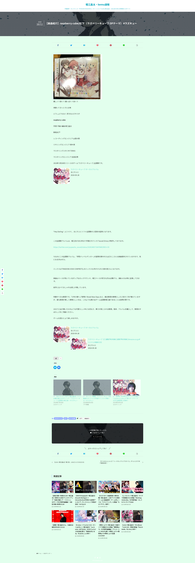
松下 (65, 418)
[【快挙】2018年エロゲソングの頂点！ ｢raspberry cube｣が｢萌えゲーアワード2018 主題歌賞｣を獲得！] (127, 387)
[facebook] (95, 558)
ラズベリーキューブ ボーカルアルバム (85, 169)
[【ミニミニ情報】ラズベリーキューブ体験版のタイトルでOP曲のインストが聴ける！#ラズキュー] (97, 387)
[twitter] (97, 558)
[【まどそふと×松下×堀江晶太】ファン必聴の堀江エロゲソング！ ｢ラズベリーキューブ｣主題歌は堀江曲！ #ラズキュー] (67, 387)
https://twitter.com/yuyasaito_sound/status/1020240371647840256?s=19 (81, 247)
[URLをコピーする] (137, 45)
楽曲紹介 (86, 418)
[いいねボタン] (55, 358)
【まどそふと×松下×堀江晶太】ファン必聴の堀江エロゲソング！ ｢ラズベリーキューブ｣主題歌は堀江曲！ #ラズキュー (67, 398)
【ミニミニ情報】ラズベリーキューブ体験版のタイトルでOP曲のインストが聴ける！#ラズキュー (97, 398)
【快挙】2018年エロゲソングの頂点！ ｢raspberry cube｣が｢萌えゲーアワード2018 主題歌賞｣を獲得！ (126, 398)
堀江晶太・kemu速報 (97, 4)
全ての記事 (72, 418)
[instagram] (100, 558)
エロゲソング (58, 418)
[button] (58, 45)
